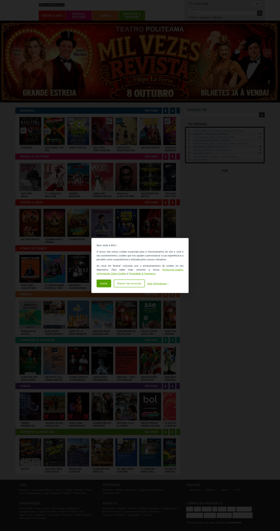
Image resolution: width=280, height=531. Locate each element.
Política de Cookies (172, 269)
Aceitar (104, 283)
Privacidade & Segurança (142, 273)
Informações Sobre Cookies (111, 273)
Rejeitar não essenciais (129, 283)
